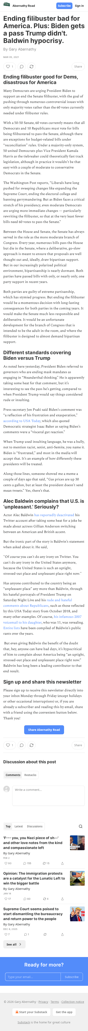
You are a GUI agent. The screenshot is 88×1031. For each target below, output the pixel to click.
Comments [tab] (13, 775)
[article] (44, 850)
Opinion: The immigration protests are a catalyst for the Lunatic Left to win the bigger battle (34, 878)
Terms (55, 1002)
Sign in (79, 6)
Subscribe (64, 6)
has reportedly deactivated (54, 515)
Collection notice (72, 1002)
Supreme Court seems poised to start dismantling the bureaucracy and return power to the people (33, 914)
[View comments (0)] (22, 66)
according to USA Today (21, 421)
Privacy (43, 1002)
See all (12, 944)
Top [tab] (8, 826)
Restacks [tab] (30, 775)
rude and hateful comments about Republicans (37, 602)
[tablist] (21, 775)
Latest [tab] (19, 826)
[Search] (81, 826)
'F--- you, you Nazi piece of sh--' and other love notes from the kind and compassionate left (32, 843)
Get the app (64, 1012)
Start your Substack (33, 1012)
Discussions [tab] (34, 826)
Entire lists (11, 628)
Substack (24, 1022)
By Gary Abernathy (16, 853)
